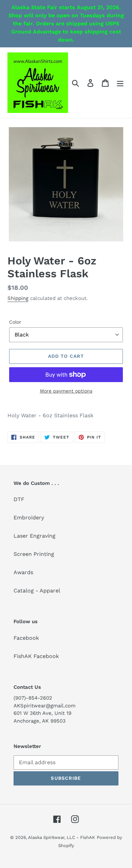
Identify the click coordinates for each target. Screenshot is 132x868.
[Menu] (120, 82)
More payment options (66, 391)
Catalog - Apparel (37, 590)
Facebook (26, 638)
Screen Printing (34, 554)
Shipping (17, 298)
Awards (23, 572)
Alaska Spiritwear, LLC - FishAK (61, 837)
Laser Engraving (35, 536)
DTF (19, 499)
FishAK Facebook (36, 656)
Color (15, 322)
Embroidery (29, 517)
